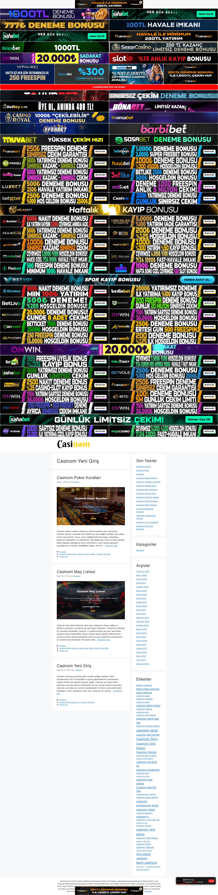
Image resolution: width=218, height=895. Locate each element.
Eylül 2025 (141, 583)
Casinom (62, 552)
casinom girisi (147, 730)
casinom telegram (144, 813)
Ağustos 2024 (142, 618)
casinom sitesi (145, 809)
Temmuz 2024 (142, 621)
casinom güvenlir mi (146, 764)
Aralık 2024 (141, 602)
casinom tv (142, 816)
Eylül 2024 (141, 614)
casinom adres (143, 696)
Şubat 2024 (141, 641)
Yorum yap (63, 557)
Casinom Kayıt (142, 773)
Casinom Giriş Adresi (146, 746)
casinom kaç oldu (142, 776)
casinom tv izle (141, 823)
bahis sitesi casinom (147, 688)
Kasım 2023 (141, 652)
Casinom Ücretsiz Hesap (147, 497)
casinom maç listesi (85, 648)
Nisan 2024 (141, 633)
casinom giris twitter (148, 734)
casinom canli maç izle (147, 720)
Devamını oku (111, 546)
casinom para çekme (147, 797)
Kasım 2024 (141, 606)
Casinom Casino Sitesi (148, 726)
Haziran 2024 (142, 625)
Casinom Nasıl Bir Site (146, 789)
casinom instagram (148, 769)
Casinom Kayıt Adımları (146, 490)
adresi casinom (144, 685)
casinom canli (142, 712)
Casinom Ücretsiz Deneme (148, 482)
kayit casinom (146, 863)
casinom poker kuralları (86, 554)
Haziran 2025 (142, 587)
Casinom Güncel (146, 752)
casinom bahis (143, 702)
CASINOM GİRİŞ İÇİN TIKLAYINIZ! (109, 87)
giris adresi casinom (143, 856)
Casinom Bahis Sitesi (148, 705)
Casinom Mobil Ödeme (146, 505)
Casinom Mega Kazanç (146, 478)
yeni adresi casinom (153, 866)
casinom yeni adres (145, 832)
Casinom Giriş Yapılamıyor (69, 702)
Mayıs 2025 (141, 591)
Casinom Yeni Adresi (147, 838)
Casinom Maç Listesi (76, 571)
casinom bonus (144, 709)
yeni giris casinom (142, 869)
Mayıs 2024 (141, 629)
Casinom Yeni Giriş (103, 554)
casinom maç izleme (144, 781)
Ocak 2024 (141, 644)
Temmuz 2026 (142, 571)
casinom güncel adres (146, 755)
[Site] (54, 151)
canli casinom (144, 692)
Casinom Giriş (142, 470)
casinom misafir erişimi (68, 554)
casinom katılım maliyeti (68, 648)
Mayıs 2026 (141, 575)
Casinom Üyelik (143, 844)
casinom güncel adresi (144, 759)
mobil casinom (140, 866)
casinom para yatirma (146, 794)
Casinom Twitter (143, 825)
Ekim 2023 (141, 656)
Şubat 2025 (141, 594)
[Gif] (109, 209)
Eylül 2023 (141, 660)
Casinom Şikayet (145, 847)
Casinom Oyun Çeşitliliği (147, 522)
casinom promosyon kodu (147, 803)
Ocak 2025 (141, 598)
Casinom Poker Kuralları (79, 477)
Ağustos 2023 (142, 664)
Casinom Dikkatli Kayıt (146, 486)
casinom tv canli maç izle (147, 820)
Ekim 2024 (141, 610)
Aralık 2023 (141, 648)
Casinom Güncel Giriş (146, 493)
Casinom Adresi (143, 466)
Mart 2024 (141, 637)
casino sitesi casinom (144, 850)
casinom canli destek (146, 715)
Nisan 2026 (141, 579)
